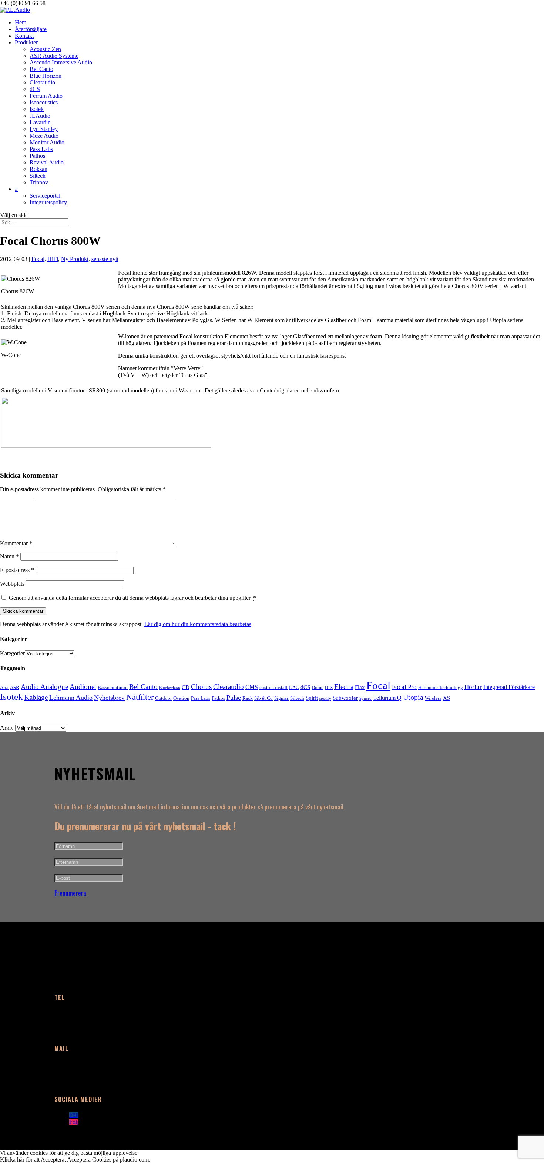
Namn (9, 556)
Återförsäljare (31, 29)
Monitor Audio (47, 142)
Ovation (181, 698)
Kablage (36, 697)
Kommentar (16, 543)
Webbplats (12, 584)
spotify (325, 698)
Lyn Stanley (44, 129)
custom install (273, 687)
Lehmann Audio (71, 697)
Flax (360, 687)
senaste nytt (104, 259)
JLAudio (40, 116)
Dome (317, 687)
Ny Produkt (74, 259)
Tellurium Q (387, 698)
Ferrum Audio (46, 96)
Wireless (433, 698)
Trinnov (39, 182)
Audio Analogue (44, 687)
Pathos (37, 156)
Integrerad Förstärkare (509, 687)
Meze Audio (44, 136)
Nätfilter (140, 697)
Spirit (312, 698)
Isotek (37, 109)
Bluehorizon (169, 688)
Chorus (201, 687)
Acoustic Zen (45, 49)
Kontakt (24, 36)
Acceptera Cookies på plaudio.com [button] (108, 1159)
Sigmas (281, 698)
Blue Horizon (45, 76)
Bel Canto (41, 69)
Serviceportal (45, 196)
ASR (14, 687)
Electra (343, 687)
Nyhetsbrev (109, 697)
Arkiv (7, 728)
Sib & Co (263, 698)
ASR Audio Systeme (54, 56)
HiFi (52, 259)
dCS (35, 89)
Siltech (38, 176)
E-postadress (17, 570)
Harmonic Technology (440, 687)
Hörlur (473, 687)
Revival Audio (47, 162)
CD (185, 687)
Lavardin (40, 122)
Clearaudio (42, 82)
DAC (294, 687)
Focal (37, 259)
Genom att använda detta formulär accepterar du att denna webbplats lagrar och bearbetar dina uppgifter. (132, 598)
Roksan (38, 169)
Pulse (233, 697)
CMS (251, 687)
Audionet (83, 687)
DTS (329, 688)
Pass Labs (41, 149)
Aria (4, 687)
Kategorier (12, 653)
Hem (20, 22)
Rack (247, 698)
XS (446, 698)
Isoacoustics (44, 102)
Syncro (365, 698)
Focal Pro (404, 687)
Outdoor (163, 698)
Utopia (413, 697)
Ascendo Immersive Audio (61, 62)
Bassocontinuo (113, 687)
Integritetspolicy (48, 202)
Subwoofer (345, 698)
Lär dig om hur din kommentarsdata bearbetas (197, 624)
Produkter (26, 42)
